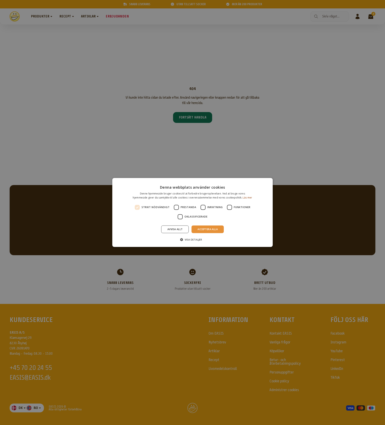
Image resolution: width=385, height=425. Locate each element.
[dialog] (192, 212)
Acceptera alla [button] (208, 229)
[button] (192, 239)
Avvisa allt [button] (174, 229)
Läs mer (247, 197)
